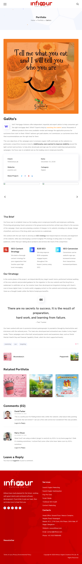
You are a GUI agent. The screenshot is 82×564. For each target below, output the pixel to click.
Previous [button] (3, 196)
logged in (16, 461)
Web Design (65, 393)
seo (15, 344)
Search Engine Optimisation (52, 491)
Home (33, 20)
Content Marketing (49, 505)
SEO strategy (41, 236)
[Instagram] (12, 508)
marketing (8, 344)
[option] (21, 197)
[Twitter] (5, 508)
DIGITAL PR (64, 391)
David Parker (19, 411)
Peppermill (41, 381)
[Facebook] (8, 508)
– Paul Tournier (41, 322)
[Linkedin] (16, 508)
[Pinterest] (20, 508)
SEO (12, 389)
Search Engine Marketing (51, 487)
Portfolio (40, 20)
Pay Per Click (47, 495)
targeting (23, 344)
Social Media (46, 498)
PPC (36, 389)
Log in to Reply (19, 423)
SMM (17, 389)
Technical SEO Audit (49, 502)
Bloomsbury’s (15, 381)
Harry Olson (19, 433)
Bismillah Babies (67, 378)
